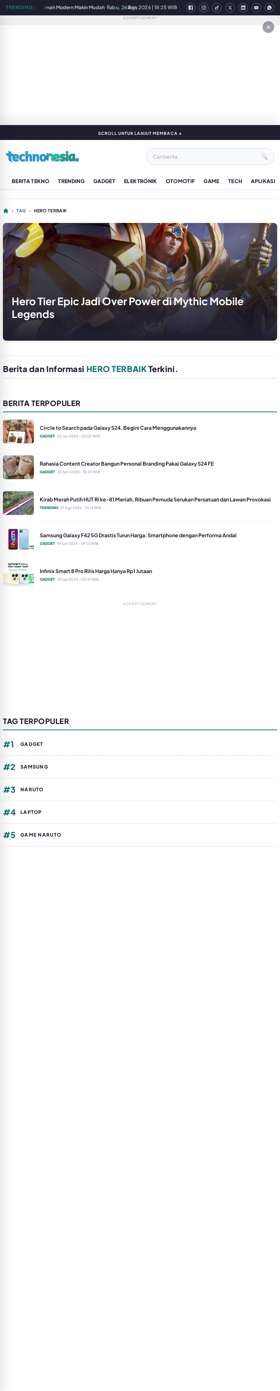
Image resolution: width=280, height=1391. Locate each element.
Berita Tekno (30, 181)
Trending (71, 181)
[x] (230, 7)
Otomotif (180, 181)
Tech (235, 181)
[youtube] (256, 7)
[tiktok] (217, 7)
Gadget (104, 181)
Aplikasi (263, 181)
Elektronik (140, 181)
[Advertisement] (140, 655)
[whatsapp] (269, 7)
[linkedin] (243, 7)
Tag (21, 210)
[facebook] (190, 7)
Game (211, 181)
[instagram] (204, 7)
